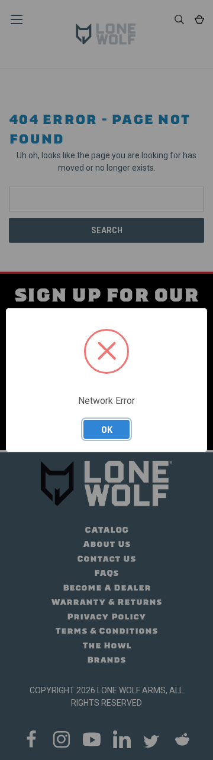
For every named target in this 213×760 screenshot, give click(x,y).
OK (106, 429)
